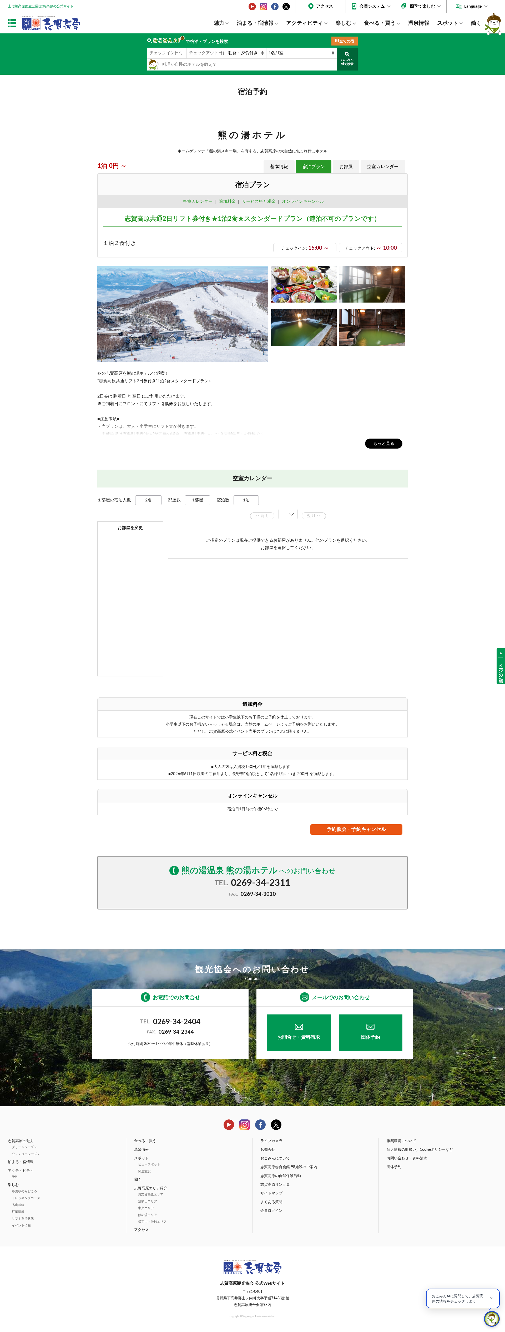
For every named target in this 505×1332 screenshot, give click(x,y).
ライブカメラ (271, 1141)
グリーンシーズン (24, 1147)
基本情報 (279, 166)
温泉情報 (418, 23)
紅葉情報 (18, 1211)
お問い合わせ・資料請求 (407, 1158)
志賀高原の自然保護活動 (280, 1176)
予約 (15, 1176)
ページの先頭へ (501, 670)
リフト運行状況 (23, 1218)
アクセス (324, 6)
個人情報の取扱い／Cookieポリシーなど (420, 1150)
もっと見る (383, 443)
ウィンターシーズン (26, 1153)
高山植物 (18, 1205)
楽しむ (343, 23)
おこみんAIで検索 (347, 62)
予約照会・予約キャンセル (356, 829)
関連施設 (144, 1171)
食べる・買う (380, 23)
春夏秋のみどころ (24, 1191)
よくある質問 (271, 1202)
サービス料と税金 (259, 201)
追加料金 (227, 201)
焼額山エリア (147, 1201)
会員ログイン (271, 1211)
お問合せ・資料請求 (298, 1037)
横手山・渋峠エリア (152, 1221)
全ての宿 (346, 41)
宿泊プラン (313, 166)
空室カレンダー (382, 166)
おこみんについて (275, 1158)
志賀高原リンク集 (275, 1185)
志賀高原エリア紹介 (150, 1188)
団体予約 (370, 1037)
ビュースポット (149, 1164)
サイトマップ (271, 1193)
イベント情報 (21, 1225)
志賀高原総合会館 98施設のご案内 (288, 1167)
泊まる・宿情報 (255, 23)
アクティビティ (304, 23)
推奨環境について (401, 1141)
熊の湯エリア (147, 1215)
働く (476, 23)
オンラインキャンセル (302, 201)
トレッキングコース (26, 1198)
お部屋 (346, 166)
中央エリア (146, 1208)
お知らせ (267, 1150)
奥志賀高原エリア (150, 1194)
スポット (447, 23)
